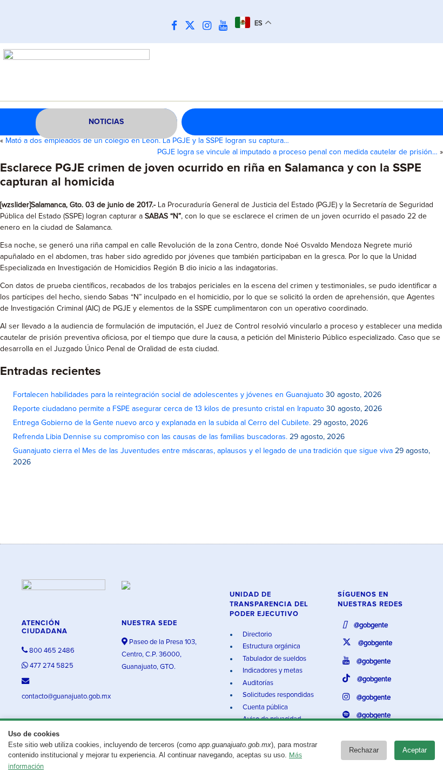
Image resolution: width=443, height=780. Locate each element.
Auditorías (257, 683)
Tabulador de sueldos (273, 658)
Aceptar (414, 750)
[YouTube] (226, 26)
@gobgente (370, 625)
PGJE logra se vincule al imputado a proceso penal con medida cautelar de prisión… (297, 152)
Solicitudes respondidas (277, 695)
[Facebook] (177, 26)
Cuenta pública (264, 707)
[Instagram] (210, 26)
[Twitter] (192, 26)
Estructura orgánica (270, 646)
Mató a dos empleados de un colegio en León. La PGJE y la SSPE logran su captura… (147, 141)
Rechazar (364, 750)
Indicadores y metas (272, 670)
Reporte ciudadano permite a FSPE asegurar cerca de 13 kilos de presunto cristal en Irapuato (168, 409)
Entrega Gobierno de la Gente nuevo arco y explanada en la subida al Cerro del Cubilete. (162, 423)
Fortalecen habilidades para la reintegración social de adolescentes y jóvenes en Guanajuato (168, 395)
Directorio (256, 634)
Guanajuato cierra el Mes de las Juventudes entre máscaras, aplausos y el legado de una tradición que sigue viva (203, 451)
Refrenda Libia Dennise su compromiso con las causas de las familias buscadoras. (150, 437)
